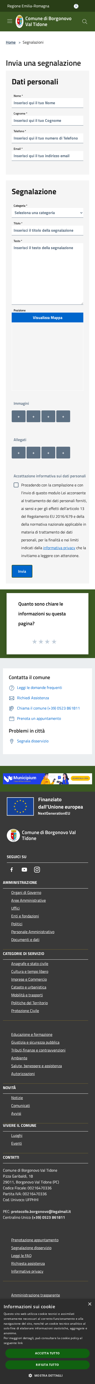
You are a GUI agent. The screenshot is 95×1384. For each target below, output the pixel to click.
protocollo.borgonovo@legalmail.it (41, 1211)
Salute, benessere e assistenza (36, 1066)
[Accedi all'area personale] (76, 6)
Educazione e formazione (31, 1034)
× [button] (89, 1304)
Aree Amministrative (28, 900)
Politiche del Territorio (29, 1003)
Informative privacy (27, 1271)
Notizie (17, 1098)
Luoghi (16, 1135)
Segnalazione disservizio (31, 1248)
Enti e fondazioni (25, 916)
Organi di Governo (26, 892)
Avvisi (16, 1113)
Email (18, 148)
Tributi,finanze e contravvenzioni (38, 1050)
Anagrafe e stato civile (29, 963)
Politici (16, 924)
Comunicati (20, 1105)
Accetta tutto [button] (47, 1353)
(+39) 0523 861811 (48, 1217)
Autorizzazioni (23, 1074)
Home (11, 42)
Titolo (18, 223)
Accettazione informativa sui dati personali (50, 476)
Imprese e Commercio (29, 979)
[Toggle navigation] (10, 21)
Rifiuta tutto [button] (47, 1365)
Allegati (20, 440)
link (20, 1343)
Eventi (16, 1143)
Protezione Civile (25, 1011)
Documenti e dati (25, 939)
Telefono (20, 130)
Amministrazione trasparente (35, 1295)
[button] (47, 1375)
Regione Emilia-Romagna (28, 6)
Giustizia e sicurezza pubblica (35, 1042)
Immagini (21, 403)
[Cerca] (85, 22)
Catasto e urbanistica (28, 987)
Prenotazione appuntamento (34, 1240)
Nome (18, 95)
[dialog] (47, 1341)
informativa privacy (59, 548)
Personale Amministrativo (32, 932)
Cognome (20, 113)
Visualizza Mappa (47, 317)
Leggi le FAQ (21, 1255)
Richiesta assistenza (28, 1263)
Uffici (15, 908)
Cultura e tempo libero (29, 971)
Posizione (20, 310)
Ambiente (19, 1058)
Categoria (20, 205)
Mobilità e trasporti (27, 995)
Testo (18, 240)
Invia (22, 571)
